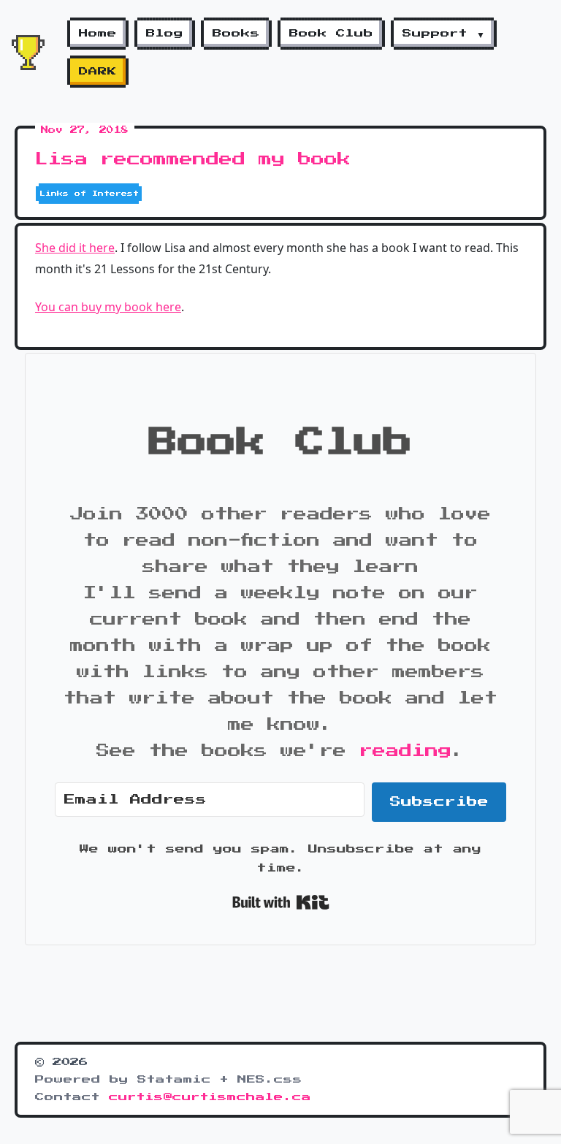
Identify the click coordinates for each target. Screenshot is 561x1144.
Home (98, 33)
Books (236, 33)
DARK (98, 71)
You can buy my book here (108, 307)
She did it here (75, 248)
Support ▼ (443, 33)
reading (405, 751)
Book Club (331, 33)
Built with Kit (280, 902)
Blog (164, 33)
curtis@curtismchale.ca (210, 1097)
